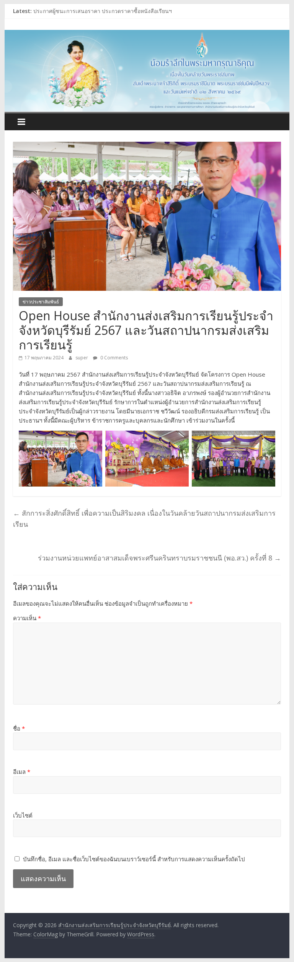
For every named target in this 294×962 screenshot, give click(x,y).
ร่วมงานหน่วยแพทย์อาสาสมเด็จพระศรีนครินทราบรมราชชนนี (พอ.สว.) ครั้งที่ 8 (159, 557)
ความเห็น (27, 618)
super (82, 357)
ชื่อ (19, 728)
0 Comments (113, 357)
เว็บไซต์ (23, 815)
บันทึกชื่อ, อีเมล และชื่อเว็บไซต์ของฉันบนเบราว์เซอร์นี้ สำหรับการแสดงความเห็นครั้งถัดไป (134, 859)
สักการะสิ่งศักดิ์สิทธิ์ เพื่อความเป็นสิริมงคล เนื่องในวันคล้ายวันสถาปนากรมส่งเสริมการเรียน (144, 518)
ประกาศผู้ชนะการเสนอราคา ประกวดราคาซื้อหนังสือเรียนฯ (102, 12)
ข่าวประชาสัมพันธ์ (41, 301)
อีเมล (21, 771)
